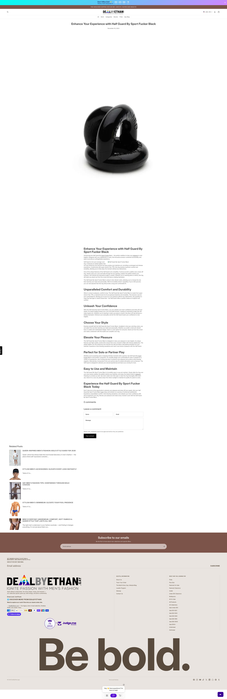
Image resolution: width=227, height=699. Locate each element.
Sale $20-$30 (173, 613)
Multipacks (172, 596)
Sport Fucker (105, 255)
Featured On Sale (174, 585)
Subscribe (215, 566)
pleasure (135, 255)
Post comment (90, 436)
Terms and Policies (113, 679)
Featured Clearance (175, 588)
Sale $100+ (172, 624)
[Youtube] (200, 680)
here (102, 392)
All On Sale (172, 599)
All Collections (173, 605)
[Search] (8, 12)
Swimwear (172, 630)
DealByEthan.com (14, 605)
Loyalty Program (121, 588)
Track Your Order (121, 582)
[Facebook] (194, 680)
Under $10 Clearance (175, 593)
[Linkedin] (209, 680)
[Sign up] (164, 546)
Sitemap (118, 591)
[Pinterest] (216, 680)
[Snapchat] (213, 680)
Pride (170, 579)
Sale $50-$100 (173, 621)
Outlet (171, 591)
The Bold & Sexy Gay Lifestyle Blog (126, 585)
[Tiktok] (203, 680)
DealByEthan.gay (15, 679)
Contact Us (119, 593)
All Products (172, 602)
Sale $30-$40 (173, 616)
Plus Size (171, 582)
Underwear (172, 627)
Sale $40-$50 (173, 619)
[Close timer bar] (225, 3)
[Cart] (219, 12)
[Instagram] (197, 680)
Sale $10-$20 (173, 610)
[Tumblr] (219, 680)
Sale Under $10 (173, 607)
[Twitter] (206, 680)
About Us (119, 579)
